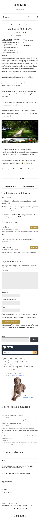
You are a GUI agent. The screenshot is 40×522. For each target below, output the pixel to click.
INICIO (4, 503)
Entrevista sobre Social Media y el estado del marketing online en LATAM (18, 216)
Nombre (5, 292)
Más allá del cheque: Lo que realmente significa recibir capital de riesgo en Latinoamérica (17, 467)
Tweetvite (15, 105)
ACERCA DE (13, 503)
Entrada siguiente (29, 186)
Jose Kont (20, 4)
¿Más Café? (28, 163)
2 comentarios (27, 36)
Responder (34, 227)
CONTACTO (27, 506)
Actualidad (13, 25)
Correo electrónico (9, 299)
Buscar (4, 336)
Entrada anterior (11, 186)
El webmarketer (30, 169)
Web (3, 307)
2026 (3, 460)
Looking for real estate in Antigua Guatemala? (19, 201)
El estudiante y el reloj (16, 415)
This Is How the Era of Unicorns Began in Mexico (16, 473)
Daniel (4, 227)
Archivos (4, 489)
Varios (28, 25)
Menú (6, 17)
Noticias (22, 25)
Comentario (6, 270)
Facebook (5, 105)
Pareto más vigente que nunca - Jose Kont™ (14, 436)
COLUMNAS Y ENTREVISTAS (12, 506)
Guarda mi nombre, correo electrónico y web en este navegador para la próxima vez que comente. (19, 315)
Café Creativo (7, 39)
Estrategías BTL (21, 83)
